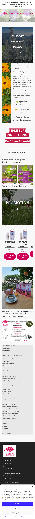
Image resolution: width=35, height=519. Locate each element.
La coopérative (7, 348)
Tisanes (5, 426)
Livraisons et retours (10, 466)
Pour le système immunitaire (10, 413)
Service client (8, 463)
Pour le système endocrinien (10, 418)
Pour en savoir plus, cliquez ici (14, 186)
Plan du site (8, 478)
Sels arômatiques (7, 433)
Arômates (5, 428)
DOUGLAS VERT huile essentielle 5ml (23, 245)
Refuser (17, 508)
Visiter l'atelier (6, 361)
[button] (32, 486)
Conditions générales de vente (12, 473)
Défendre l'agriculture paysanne (11, 381)
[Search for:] (27, 20)
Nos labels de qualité (8, 359)
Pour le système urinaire (9, 416)
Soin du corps (6, 389)
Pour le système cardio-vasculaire (11, 411)
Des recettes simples (8, 363)
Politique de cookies (9, 516)
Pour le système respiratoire (10, 406)
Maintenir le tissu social (9, 374)
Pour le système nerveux (9, 402)
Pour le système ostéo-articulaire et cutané (14, 409)
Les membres (6, 350)
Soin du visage (7, 391)
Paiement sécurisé (15, 4)
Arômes (5, 431)
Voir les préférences (17, 513)
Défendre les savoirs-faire (9, 378)
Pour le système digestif (9, 404)
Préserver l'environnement (10, 376)
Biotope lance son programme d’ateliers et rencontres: (14, 161)
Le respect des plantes (9, 365)
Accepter (17, 503)
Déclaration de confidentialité (22, 516)
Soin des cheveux (7, 394)
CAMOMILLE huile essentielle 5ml (10, 245)
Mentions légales (9, 476)
